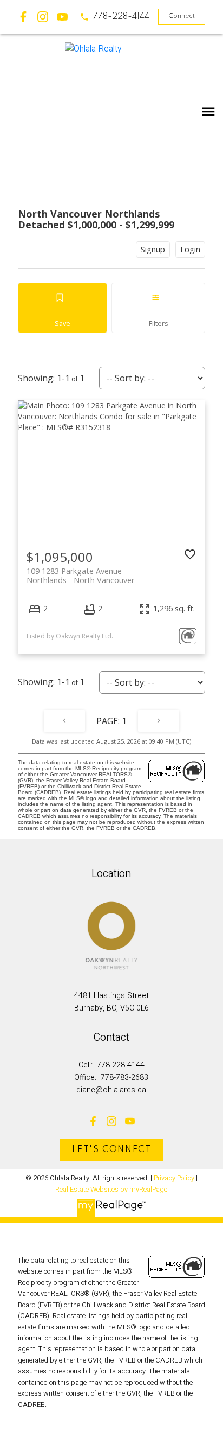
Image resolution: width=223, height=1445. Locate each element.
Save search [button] (63, 308)
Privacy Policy (174, 1178)
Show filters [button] (158, 308)
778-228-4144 (121, 16)
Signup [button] (153, 249)
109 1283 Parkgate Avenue (80, 575)
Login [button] (190, 249)
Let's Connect (112, 1150)
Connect (181, 16)
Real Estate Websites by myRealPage (111, 1189)
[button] (114, 17)
